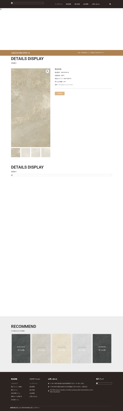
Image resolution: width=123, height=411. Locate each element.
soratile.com (102, 401)
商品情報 (68, 4)
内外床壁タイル (85, 52)
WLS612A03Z (41, 347)
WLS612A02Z (62, 347)
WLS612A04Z (21, 347)
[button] (110, 4)
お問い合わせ (95, 4)
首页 (79, 52)
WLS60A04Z (102, 347)
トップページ (58, 4)
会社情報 (85, 4)
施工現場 (77, 4)
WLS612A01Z (82, 347)
